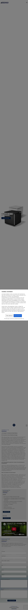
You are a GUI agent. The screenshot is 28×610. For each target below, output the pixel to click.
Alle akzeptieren (17, 315)
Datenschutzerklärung (19, 318)
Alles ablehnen (9, 315)
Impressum (12, 318)
